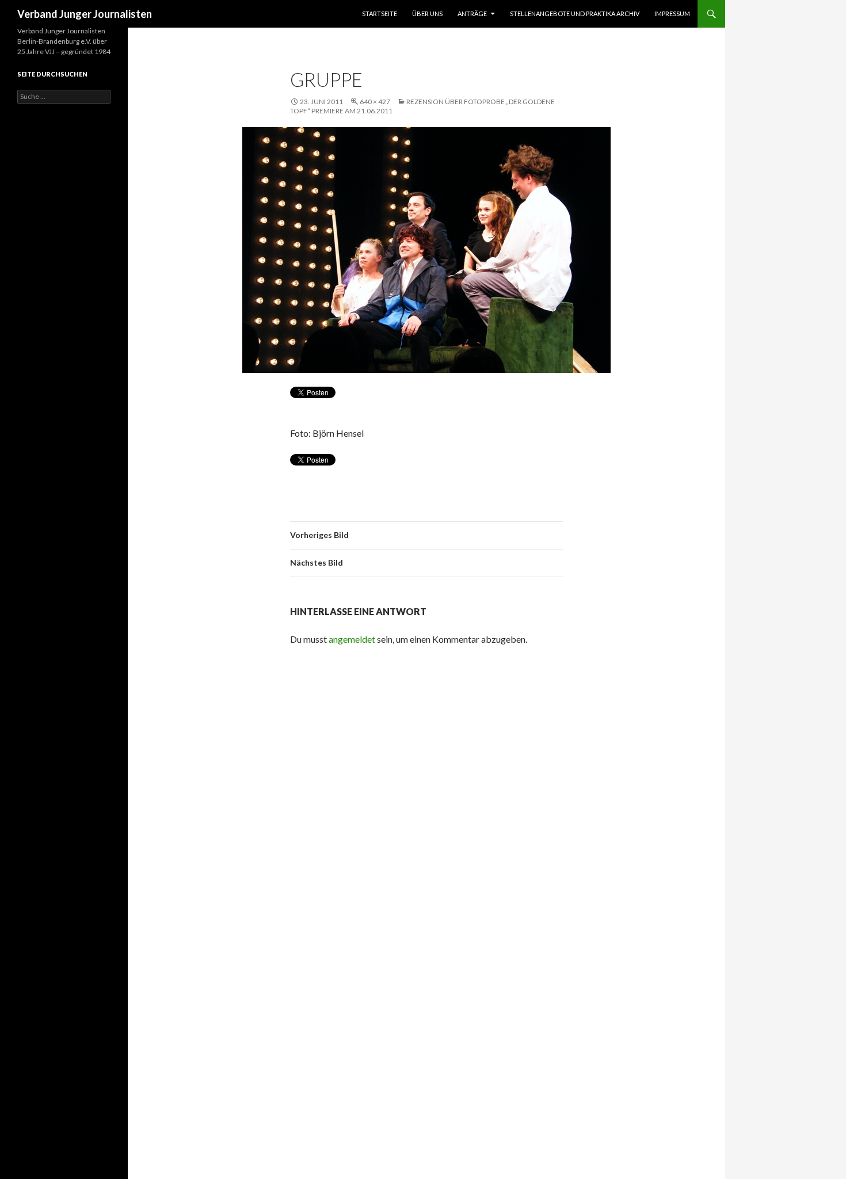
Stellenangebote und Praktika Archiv (574, 13)
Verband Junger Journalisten (84, 13)
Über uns (427, 13)
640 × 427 (375, 101)
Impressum (672, 13)
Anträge (472, 13)
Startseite (379, 13)
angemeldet (352, 639)
